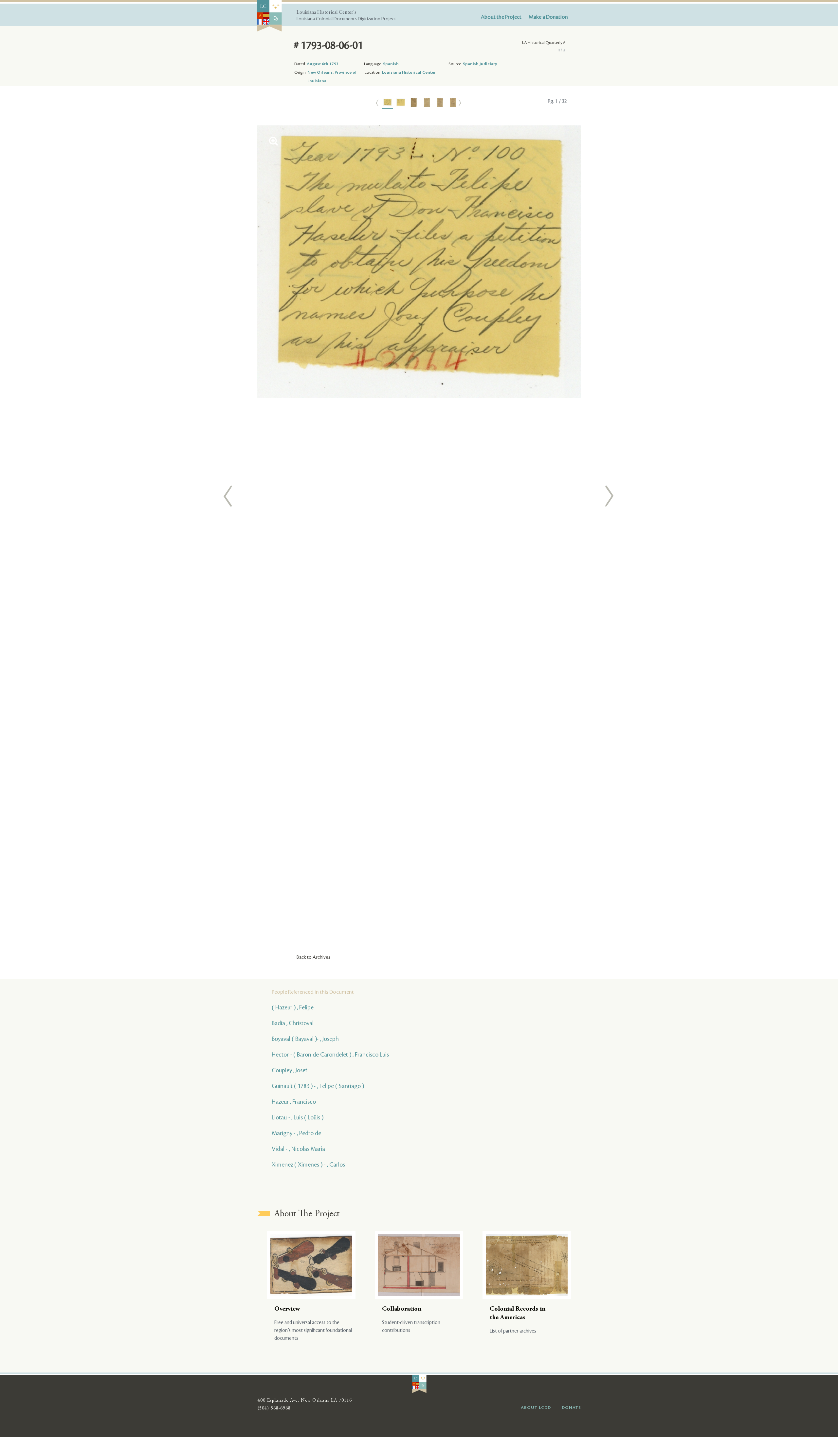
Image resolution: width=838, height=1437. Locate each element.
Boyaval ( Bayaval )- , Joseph (305, 1039)
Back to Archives (313, 957)
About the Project (501, 17)
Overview (287, 1309)
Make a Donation (548, 17)
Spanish (391, 64)
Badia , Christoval (293, 1023)
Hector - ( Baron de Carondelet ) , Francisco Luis (330, 1054)
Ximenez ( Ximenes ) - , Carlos (308, 1164)
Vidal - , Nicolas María (298, 1149)
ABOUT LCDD (536, 1407)
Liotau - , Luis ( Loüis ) (297, 1117)
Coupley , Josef (289, 1070)
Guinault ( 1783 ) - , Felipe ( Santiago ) (318, 1086)
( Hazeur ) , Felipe (293, 1007)
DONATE (571, 1407)
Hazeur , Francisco (294, 1101)
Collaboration (401, 1309)
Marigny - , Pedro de (296, 1133)
